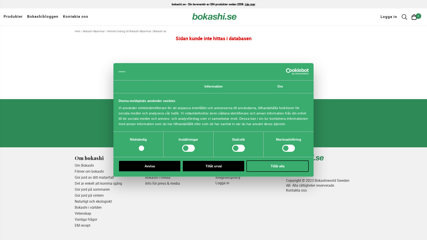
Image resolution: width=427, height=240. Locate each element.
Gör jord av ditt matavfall (94, 177)
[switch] (188, 148)
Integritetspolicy (228, 177)
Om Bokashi (84, 165)
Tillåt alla (277, 166)
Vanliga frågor (86, 219)
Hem (78, 31)
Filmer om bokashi (89, 171)
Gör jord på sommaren (92, 189)
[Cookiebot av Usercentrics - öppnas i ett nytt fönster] (289, 71)
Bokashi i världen (88, 207)
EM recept (82, 225)
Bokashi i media (157, 177)
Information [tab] (213, 86)
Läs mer (250, 4)
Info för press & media (162, 183)
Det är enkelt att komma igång (98, 183)
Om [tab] (280, 86)
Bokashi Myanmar (94, 31)
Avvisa (150, 166)
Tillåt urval (213, 166)
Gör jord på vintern (89, 195)
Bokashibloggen (42, 16)
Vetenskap (83, 213)
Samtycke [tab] (147, 86)
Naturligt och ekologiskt (93, 201)
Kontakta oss (75, 16)
